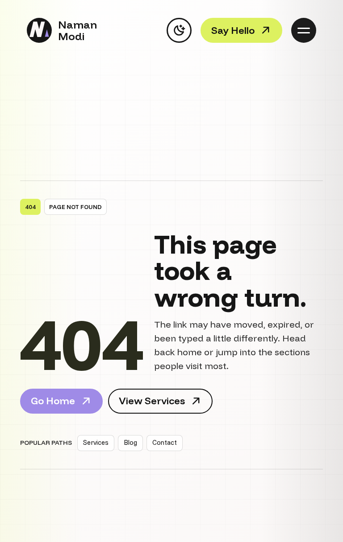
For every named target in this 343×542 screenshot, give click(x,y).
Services (96, 442)
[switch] (179, 30)
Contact (164, 442)
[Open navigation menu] (303, 30)
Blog (130, 442)
